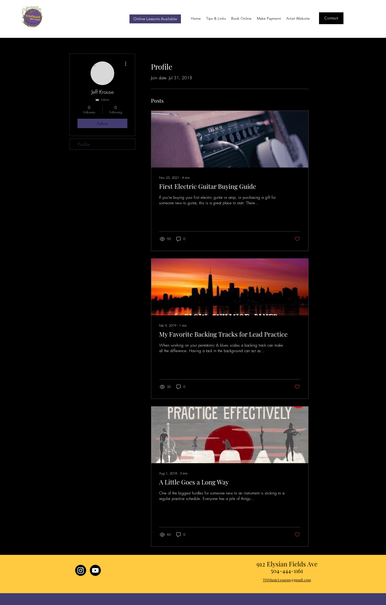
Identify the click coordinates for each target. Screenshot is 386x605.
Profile (84, 144)
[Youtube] (95, 570)
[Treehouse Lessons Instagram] (80, 570)
